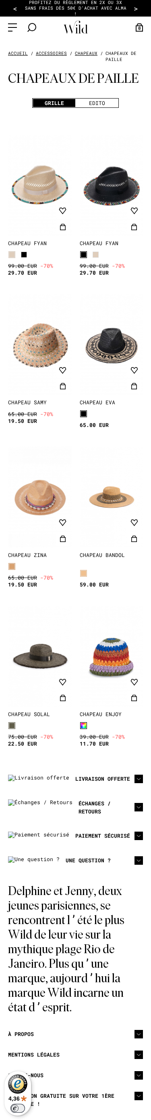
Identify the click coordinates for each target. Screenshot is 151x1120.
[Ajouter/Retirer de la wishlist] (63, 211)
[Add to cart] (63, 227)
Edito (97, 103)
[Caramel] (12, 566)
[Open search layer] (31, 27)
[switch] (17, 1108)
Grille (54, 103)
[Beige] (84, 573)
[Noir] (24, 255)
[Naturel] (12, 255)
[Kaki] (12, 726)
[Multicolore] (84, 726)
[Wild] (76, 27)
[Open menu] (12, 27)
